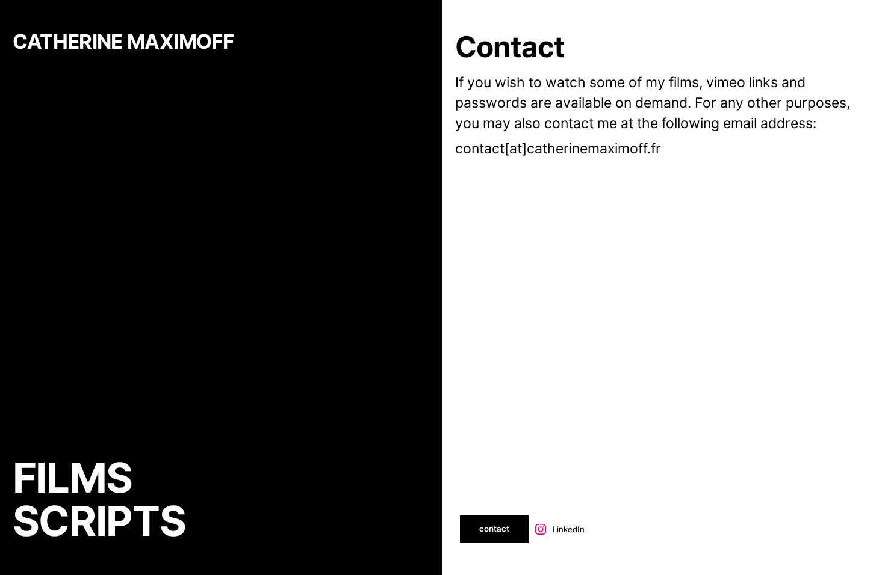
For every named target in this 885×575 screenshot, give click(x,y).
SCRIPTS (99, 521)
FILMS (72, 477)
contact (494, 528)
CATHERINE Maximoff (123, 41)
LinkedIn (569, 529)
